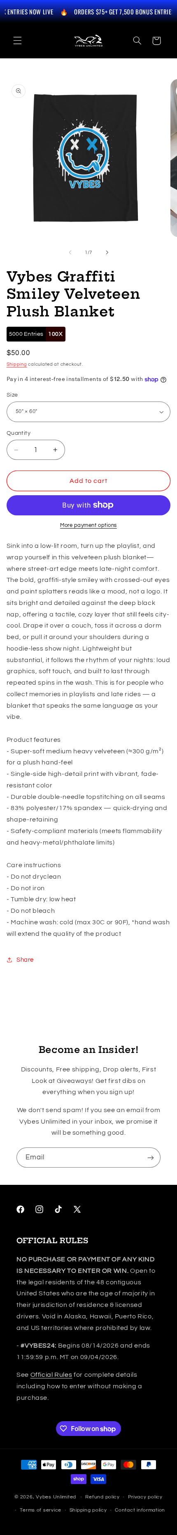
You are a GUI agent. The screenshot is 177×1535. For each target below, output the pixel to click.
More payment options (88, 525)
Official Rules (51, 1374)
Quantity (18, 433)
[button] (17, 40)
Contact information (140, 1510)
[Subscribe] (150, 1157)
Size (12, 395)
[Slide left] (70, 252)
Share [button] (25, 960)
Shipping (17, 364)
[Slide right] (107, 252)
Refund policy (102, 1497)
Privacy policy (145, 1497)
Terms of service (40, 1510)
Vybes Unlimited (56, 1497)
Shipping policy (88, 1510)
